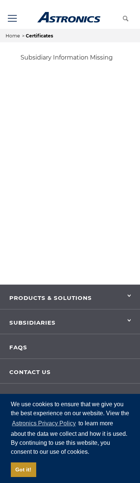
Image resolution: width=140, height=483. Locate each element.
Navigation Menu (12, 18)
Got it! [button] (23, 470)
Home (13, 36)
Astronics (69, 17)
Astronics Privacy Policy (44, 423)
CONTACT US (30, 372)
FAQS (18, 347)
